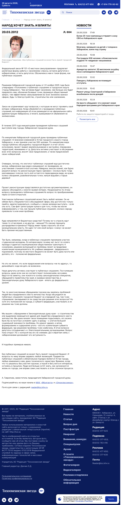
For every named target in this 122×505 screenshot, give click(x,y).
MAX (38, 382)
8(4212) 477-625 (100, 431)
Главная (5, 19)
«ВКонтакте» (47, 382)
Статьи (16, 19)
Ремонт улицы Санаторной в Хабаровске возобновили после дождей (96, 93)
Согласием (79, 501)
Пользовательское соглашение (16, 476)
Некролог (69, 434)
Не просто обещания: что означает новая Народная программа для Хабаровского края (98, 104)
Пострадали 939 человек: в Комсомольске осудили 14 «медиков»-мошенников (97, 59)
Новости (68, 414)
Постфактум (71, 429)
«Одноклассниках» (64, 382)
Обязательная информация (72, 481)
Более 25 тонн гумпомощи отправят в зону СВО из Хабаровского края (97, 37)
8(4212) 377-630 (100, 454)
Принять (111, 499)
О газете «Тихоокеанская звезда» (73, 457)
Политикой (89, 501)
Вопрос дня (70, 424)
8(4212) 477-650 (86, 4)
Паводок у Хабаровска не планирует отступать (94, 81)
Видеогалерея (72, 469)
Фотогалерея (71, 464)
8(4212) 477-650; (100, 451)
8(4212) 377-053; (100, 439)
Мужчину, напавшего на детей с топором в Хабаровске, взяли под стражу (97, 48)
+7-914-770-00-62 (109, 4)
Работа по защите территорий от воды (95, 114)
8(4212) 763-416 (100, 443)
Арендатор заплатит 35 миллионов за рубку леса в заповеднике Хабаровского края (98, 70)
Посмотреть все (87, 119)
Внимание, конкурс (74, 439)
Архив (67, 449)
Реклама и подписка (75, 474)
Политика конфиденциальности (17, 478)
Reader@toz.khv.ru (100, 463)
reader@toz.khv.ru (39, 387)
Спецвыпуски (71, 444)
